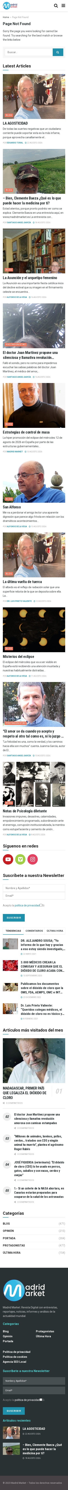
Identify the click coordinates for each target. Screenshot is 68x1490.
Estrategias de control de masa (26, 432)
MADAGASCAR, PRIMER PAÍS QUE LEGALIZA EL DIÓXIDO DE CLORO (24, 1093)
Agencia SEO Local (14, 1361)
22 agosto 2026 (34, 143)
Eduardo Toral (15, 143)
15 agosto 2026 (34, 452)
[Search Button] (58, 52)
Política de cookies (15, 1356)
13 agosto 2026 (38, 526)
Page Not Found (20, 17)
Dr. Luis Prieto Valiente (19, 601)
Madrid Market (15, 452)
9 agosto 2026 (38, 835)
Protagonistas (16, 344)
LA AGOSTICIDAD (15, 123)
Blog (9, 115)
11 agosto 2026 (38, 676)
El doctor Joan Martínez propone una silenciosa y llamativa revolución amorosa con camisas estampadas (30, 357)
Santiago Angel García (19, 223)
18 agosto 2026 (42, 223)
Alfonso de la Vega (17, 297)
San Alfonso (12, 507)
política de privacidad (27, 905)
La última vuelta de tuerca (22, 581)
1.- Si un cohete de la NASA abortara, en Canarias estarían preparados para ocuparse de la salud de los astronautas (39, 1193)
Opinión (8, 1230)
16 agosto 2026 (38, 297)
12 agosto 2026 (43, 601)
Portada (9, 1238)
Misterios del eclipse (18, 656)
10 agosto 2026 (42, 756)
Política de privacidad (16, 1351)
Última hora (11, 1252)
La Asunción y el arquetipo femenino (30, 277)
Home (6, 17)
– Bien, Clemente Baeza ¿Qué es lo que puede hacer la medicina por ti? (42, 1449)
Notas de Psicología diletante (25, 811)
